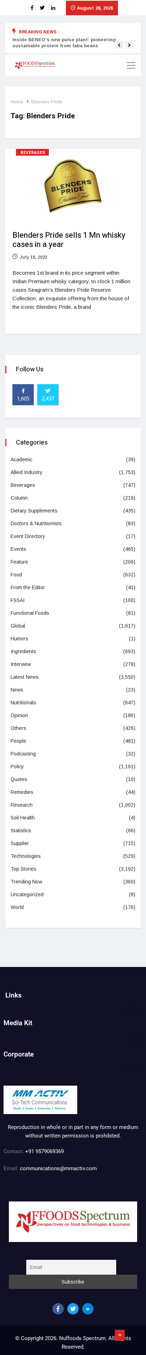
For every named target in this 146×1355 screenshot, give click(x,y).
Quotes (19, 779)
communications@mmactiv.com (57, 1168)
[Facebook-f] (58, 1308)
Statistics (21, 830)
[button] (119, 45)
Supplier (20, 843)
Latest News (25, 677)
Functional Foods (30, 613)
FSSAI (17, 600)
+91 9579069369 (44, 1151)
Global (18, 626)
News (17, 690)
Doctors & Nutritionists (36, 523)
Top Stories (23, 869)
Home (17, 101)
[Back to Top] (120, 1335)
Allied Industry (27, 472)
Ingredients (23, 651)
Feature (19, 562)
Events (18, 549)
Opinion (19, 715)
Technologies (26, 856)
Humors (19, 638)
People (18, 741)
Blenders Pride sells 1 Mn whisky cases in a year (68, 240)
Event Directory (28, 536)
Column (19, 498)
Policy (17, 766)
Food (16, 574)
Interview (21, 664)
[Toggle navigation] (131, 65)
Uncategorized (27, 894)
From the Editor (28, 587)
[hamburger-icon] (133, 1011)
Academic (21, 459)
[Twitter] (73, 1308)
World (17, 907)
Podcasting (23, 754)
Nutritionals (23, 702)
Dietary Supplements (34, 510)
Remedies (22, 792)
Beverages (33, 153)
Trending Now (26, 881)
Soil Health (23, 818)
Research (22, 805)
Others (18, 728)
